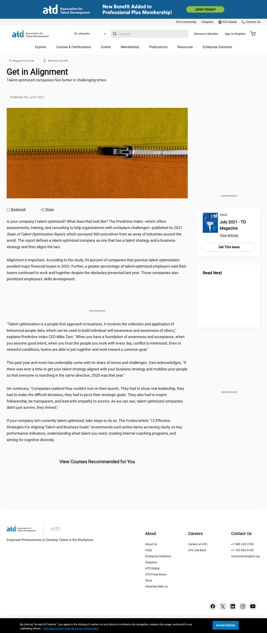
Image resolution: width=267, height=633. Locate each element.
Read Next (212, 272)
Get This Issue (229, 247)
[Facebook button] (213, 606)
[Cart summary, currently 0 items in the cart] (254, 34)
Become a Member (206, 33)
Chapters (151, 562)
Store (148, 580)
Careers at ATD (197, 544)
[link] (186, 22)
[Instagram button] (243, 606)
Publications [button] (158, 47)
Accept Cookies (225, 625)
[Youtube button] (253, 606)
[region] (133, 625)
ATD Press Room (156, 574)
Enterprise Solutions (158, 556)
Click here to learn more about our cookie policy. (71, 628)
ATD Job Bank (197, 550)
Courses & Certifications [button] (73, 47)
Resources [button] (185, 47)
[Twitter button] (223, 606)
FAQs (148, 550)
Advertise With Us (156, 586)
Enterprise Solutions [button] (217, 47)
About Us (151, 544)
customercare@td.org (245, 556)
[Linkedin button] (233, 606)
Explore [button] (40, 47)
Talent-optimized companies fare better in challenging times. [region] (57, 80)
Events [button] (106, 47)
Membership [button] (130, 47)
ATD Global (152, 568)
